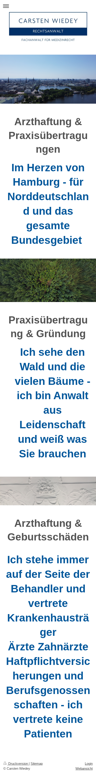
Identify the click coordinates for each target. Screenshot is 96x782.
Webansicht (84, 768)
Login (89, 763)
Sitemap (37, 763)
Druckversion (18, 763)
